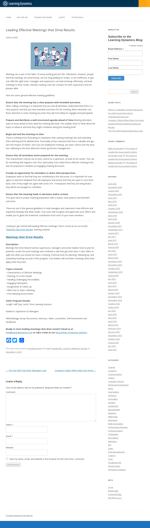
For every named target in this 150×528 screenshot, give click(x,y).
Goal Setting (113, 392)
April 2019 (112, 205)
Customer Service (116, 381)
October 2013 (114, 339)
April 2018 (112, 219)
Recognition (113, 438)
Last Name (113, 68)
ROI (109, 445)
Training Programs (43, 17)
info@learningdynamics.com (19, 332)
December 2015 (115, 261)
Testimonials (77, 17)
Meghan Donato (115, 162)
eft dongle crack (115, 155)
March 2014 (113, 325)
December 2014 (115, 296)
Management (114, 409)
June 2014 (112, 314)
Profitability (113, 434)
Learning (67, 348)
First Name (113, 58)
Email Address (116, 48)
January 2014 (114, 332)
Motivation (112, 420)
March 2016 (113, 258)
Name (9, 424)
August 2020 (113, 191)
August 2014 (113, 307)
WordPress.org (114, 498)
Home (8, 17)
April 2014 (112, 321)
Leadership (57, 348)
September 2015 (115, 272)
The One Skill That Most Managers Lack (26, 370)
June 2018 (112, 215)
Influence (112, 395)
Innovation (113, 399)
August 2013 (113, 342)
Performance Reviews (118, 427)
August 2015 (113, 275)
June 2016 (112, 254)
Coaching (112, 370)
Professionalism (115, 430)
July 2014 (112, 311)
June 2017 (112, 240)
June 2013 (112, 349)
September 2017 (115, 229)
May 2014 (112, 318)
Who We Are (22, 17)
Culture (111, 378)
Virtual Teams (114, 466)
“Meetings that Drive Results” (20, 229)
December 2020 (115, 187)
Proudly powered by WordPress (19, 515)
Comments (115, 494)
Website (9, 447)
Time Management (116, 452)
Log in (110, 487)
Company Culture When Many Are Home (75, 370)
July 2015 (112, 279)
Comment (10, 392)
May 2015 (112, 286)
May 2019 (112, 201)
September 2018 (115, 212)
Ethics (110, 388)
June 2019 (112, 198)
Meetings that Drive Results (24, 237)
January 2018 (114, 222)
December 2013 (115, 335)
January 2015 (114, 293)
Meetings (76, 348)
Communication (115, 374)
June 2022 (112, 183)
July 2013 (112, 346)
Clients (61, 17)
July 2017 (112, 236)
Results (84, 348)
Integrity (111, 402)
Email (9, 436)
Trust (110, 459)
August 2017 (113, 233)
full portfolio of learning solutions (71, 332)
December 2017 (115, 226)
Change (111, 367)
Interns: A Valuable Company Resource (125, 109)
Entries (113, 490)
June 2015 (112, 282)
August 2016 (113, 247)
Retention (112, 441)
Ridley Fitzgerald (115, 148)
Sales (110, 448)
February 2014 (114, 328)
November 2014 (115, 300)
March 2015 (113, 289)
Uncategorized (34, 348)
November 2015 (115, 265)
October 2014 (114, 303)
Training (111, 455)
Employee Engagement (118, 385)
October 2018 (114, 208)
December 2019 (115, 194)
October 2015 (114, 268)
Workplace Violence (117, 469)
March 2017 (113, 243)
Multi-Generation (115, 423)
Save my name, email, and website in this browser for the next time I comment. (47, 459)
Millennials (113, 416)
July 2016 (112, 251)
